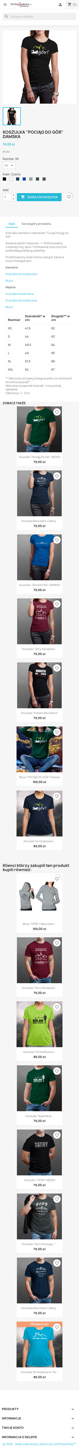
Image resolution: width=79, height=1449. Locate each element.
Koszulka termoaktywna (21, 274)
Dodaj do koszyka (39, 197)
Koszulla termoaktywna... (39, 841)
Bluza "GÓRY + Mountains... (39, 924)
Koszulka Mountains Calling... (39, 521)
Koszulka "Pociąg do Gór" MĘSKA (39, 457)
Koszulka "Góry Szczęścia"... (39, 649)
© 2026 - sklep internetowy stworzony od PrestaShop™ (39, 1444)
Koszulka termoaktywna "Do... (39, 1372)
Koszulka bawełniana (20, 294)
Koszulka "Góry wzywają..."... (40, 1244)
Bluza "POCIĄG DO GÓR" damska (39, 777)
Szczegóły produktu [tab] (36, 224)
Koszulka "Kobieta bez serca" (39, 713)
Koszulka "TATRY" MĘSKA (39, 1180)
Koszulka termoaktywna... (39, 1052)
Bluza (9, 281)
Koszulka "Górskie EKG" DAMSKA (39, 585)
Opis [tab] (11, 224)
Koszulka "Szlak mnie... (40, 1116)
